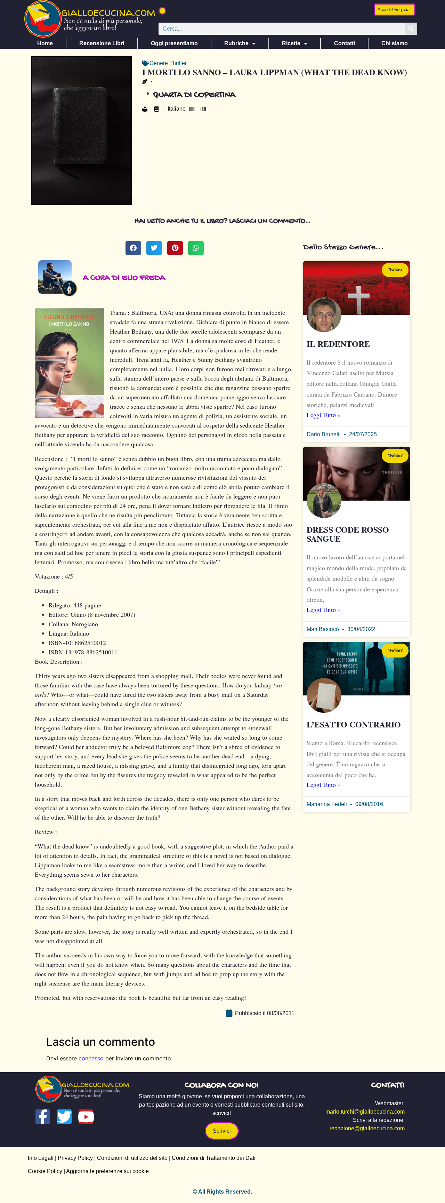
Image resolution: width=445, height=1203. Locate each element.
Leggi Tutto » (324, 415)
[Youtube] (86, 1116)
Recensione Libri (101, 43)
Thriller (178, 63)
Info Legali (41, 1158)
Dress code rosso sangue (348, 533)
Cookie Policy (45, 1171)
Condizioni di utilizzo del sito (132, 1158)
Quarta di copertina (194, 95)
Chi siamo (394, 43)
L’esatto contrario (354, 724)
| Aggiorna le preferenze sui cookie (105, 1171)
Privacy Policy (75, 1158)
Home (45, 43)
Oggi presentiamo (174, 43)
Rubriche (236, 43)
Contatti (344, 43)
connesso (91, 1058)
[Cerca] (411, 29)
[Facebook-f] (42, 1116)
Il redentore (338, 343)
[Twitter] (64, 1116)
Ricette (291, 43)
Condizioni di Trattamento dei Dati (214, 1158)
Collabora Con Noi (222, 1086)
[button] (162, 11)
